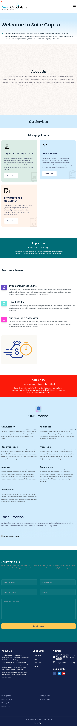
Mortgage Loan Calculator (13, 199)
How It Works (49, 153)
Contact (36, 666)
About (35, 659)
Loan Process (38, 663)
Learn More (11, 176)
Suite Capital (37, 655)
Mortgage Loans (6, 696)
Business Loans (6, 699)
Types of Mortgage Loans (18, 153)
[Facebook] (54, 673)
